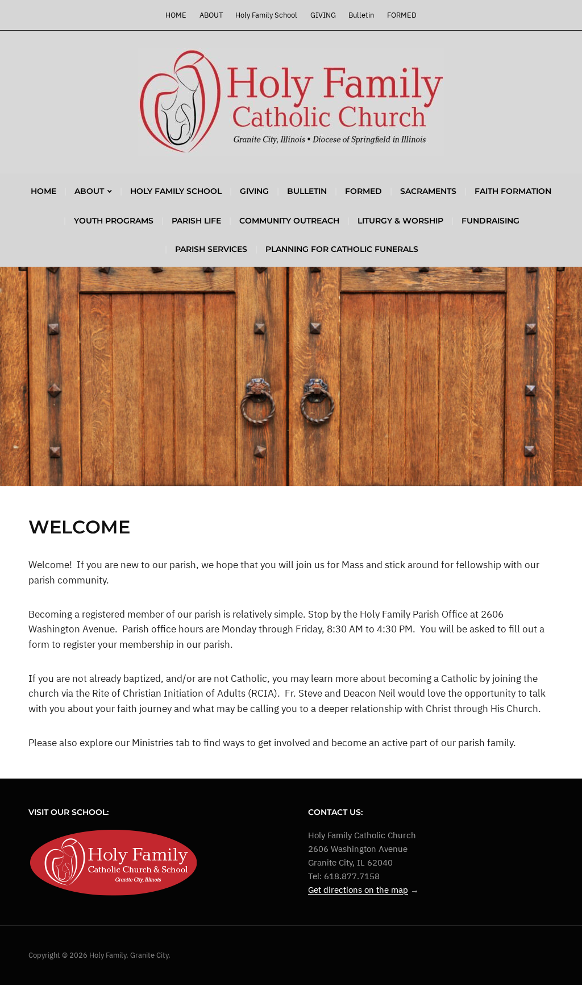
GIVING (323, 15)
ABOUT (211, 15)
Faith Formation (513, 191)
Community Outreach (289, 221)
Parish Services (211, 249)
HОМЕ (175, 15)
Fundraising (490, 221)
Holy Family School (266, 15)
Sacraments (428, 191)
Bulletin (361, 15)
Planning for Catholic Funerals (341, 249)
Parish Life (196, 221)
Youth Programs (113, 221)
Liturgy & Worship (400, 221)
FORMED (402, 15)
